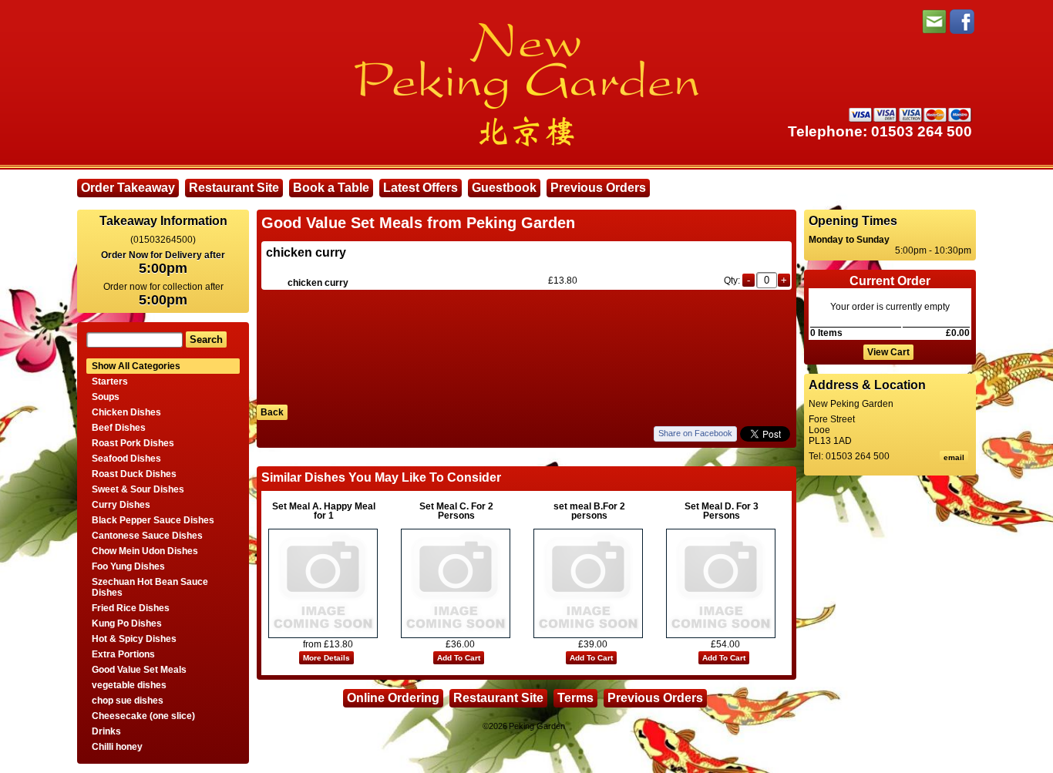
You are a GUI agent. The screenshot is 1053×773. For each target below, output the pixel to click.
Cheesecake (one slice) (143, 716)
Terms (575, 697)
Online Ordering (393, 697)
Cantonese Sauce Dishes (147, 535)
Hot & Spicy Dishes (134, 639)
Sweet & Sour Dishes (138, 489)
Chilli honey (117, 746)
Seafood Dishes (126, 458)
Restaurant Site (234, 187)
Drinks (106, 731)
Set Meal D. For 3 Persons (722, 511)
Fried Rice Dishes (131, 608)
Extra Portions (123, 654)
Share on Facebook (695, 433)
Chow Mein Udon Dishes (145, 551)
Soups (105, 397)
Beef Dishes (119, 427)
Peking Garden (537, 726)
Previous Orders (598, 187)
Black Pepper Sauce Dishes (153, 520)
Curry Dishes (121, 504)
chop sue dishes (127, 700)
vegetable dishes (129, 685)
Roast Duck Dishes (134, 474)
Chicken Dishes (126, 412)
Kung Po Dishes (127, 623)
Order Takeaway (128, 187)
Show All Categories (136, 366)
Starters (110, 381)
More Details (326, 658)
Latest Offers (420, 187)
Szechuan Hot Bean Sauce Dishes (150, 587)
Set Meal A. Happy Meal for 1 (323, 511)
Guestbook (504, 187)
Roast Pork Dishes (133, 443)
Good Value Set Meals (139, 669)
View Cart (888, 352)
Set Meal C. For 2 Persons (456, 511)
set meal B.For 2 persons (589, 511)
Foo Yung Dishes (128, 566)
